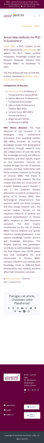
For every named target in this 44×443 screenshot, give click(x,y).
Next (36, 26)
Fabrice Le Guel (16, 91)
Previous (27, 26)
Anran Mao (9, 46)
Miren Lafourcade (12, 278)
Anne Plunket (29, 49)
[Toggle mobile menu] (39, 15)
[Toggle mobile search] (34, 15)
